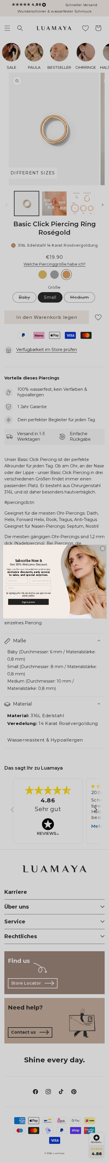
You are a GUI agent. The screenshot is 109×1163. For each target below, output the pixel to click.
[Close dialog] (102, 548)
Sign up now (28, 601)
